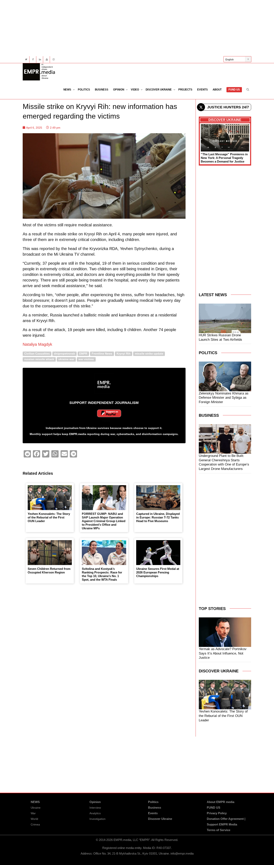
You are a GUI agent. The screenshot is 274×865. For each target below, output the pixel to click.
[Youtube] (46, 59)
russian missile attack (39, 359)
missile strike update (149, 353)
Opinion (119, 89)
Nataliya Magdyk (37, 344)
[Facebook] (33, 59)
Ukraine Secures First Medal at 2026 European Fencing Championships (157, 572)
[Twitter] (26, 59)
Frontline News (102, 353)
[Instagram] (53, 59)
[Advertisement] (137, 28)
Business (101, 89)
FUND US (234, 89)
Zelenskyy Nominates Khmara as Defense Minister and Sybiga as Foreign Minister (224, 397)
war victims (86, 359)
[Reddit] (27, 453)
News (67, 89)
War (33, 813)
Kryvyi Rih (124, 353)
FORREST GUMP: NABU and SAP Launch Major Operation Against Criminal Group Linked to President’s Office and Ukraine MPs (103, 521)
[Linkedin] (40, 59)
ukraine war (66, 359)
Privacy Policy (217, 813)
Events (202, 89)
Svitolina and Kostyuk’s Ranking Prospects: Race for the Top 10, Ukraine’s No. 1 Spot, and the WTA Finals (102, 574)
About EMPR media (220, 802)
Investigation (97, 818)
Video (135, 89)
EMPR (83, 353)
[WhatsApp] (55, 453)
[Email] (64, 453)
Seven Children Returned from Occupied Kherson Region (49, 570)
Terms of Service (218, 830)
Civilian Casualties (37, 353)
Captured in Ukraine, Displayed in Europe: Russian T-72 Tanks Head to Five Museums (158, 517)
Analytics (95, 813)
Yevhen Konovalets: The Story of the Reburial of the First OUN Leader (49, 517)
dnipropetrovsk (64, 353)
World (34, 818)
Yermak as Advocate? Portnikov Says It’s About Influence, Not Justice (223, 653)
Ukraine (36, 807)
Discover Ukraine (159, 89)
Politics (84, 89)
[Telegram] (73, 453)
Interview (95, 807)
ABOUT (217, 89)
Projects (185, 89)
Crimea (35, 824)
